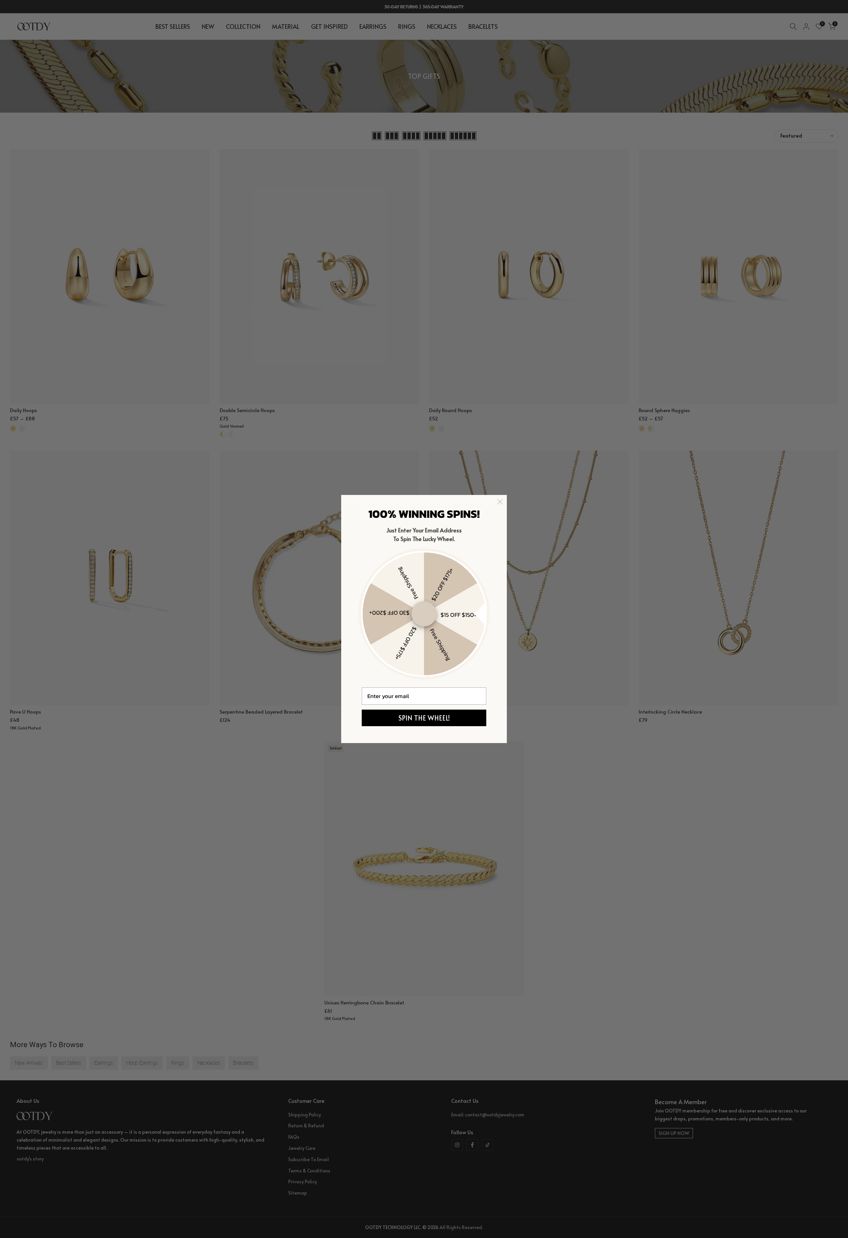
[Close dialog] (500, 502)
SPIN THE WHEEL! (424, 718)
